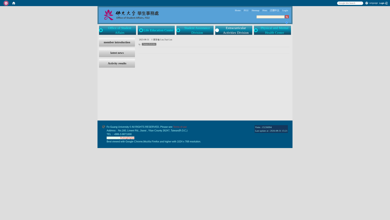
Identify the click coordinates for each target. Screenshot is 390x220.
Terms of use (180, 127)
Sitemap (255, 10)
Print (264, 10)
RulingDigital (127, 138)
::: (96, 39)
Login (285, 10)
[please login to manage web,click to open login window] (6, 3)
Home (238, 10)
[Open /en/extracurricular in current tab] (217, 30)
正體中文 (274, 10)
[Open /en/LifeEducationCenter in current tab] (141, 30)
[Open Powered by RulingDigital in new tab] (104, 126)
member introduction (117, 42)
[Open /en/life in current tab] (178, 30)
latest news (117, 52)
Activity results (117, 63)
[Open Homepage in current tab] (14, 3)
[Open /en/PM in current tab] (256, 30)
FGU (246, 10)
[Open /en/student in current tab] (101, 30)
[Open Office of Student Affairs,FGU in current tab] (138, 14)
